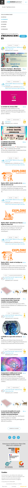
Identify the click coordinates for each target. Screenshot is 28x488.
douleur (16, 45)
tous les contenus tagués (6, 14)
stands (16, 158)
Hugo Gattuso (8, 122)
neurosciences (16, 81)
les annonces (4, 22)
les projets (3, 26)
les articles (3, 17)
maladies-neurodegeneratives (15, 275)
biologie (10, 45)
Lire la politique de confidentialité (8, 481)
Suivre (23, 36)
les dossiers (3, 24)
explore (10, 158)
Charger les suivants (14, 428)
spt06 (5, 275)
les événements (4, 19)
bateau (16, 197)
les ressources (4, 29)
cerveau (9, 81)
